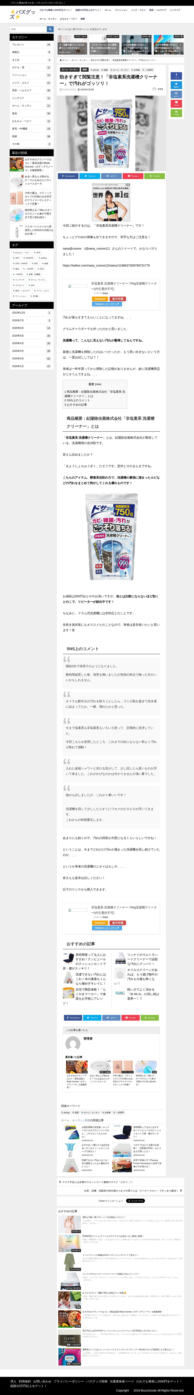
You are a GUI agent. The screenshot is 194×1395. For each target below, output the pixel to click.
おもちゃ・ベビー (68, 19)
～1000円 (149, 70)
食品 (31, 113)
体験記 (31, 52)
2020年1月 (31, 366)
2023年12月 (31, 312)
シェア (176, 77)
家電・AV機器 (31, 128)
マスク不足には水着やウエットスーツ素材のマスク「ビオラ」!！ (97, 1182)
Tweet (176, 87)
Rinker (105, 293)
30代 (36, 263)
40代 (17, 258)
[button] (60, 44)
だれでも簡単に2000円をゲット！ (56, 10)
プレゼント (31, 44)
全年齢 (137, 70)
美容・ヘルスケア (157, 10)
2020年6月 (31, 328)
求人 (13, 1381)
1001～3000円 (21, 263)
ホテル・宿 (31, 67)
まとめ (31, 60)
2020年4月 (31, 343)
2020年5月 (31, 335)
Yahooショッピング (107, 304)
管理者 (160, 89)
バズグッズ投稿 (96, 1381)
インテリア (175, 10)
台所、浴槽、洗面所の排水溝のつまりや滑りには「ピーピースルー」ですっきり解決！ (131, 1190)
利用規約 (25, 1381)
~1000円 (18, 274)
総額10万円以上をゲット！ (88, 10)
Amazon (100, 299)
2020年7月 (31, 320)
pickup (96, 70)
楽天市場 (117, 299)
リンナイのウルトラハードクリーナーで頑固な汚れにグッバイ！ (142, 959)
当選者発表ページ (122, 1381)
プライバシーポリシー (69, 1381)
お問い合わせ (42, 1381)
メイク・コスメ (138, 10)
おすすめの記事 (75, 404)
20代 (42, 269)
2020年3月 (31, 351)
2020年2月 (31, 358)
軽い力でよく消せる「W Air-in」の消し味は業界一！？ (143, 994)
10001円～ (30, 258)
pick (32, 285)
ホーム (108, 10)
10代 (38, 252)
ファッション (121, 10)
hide (98, 384)
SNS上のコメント (77, 400)
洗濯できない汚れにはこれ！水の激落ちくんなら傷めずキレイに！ (91, 979)
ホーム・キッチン (48, 19)
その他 (31, 144)
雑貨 (83, 19)
